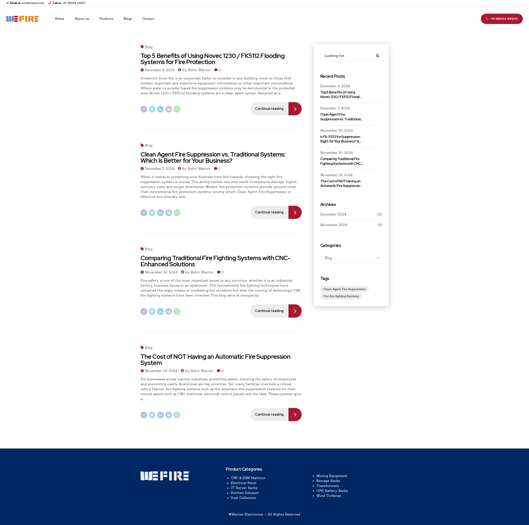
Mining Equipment (331, 476)
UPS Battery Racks (332, 491)
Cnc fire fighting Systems (341, 296)
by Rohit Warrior (196, 70)
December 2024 (333, 214)
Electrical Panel (243, 483)
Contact (148, 19)
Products (106, 19)
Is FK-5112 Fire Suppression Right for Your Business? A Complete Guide (340, 141)
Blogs (128, 19)
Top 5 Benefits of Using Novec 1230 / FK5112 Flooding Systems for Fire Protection (213, 58)
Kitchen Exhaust (245, 493)
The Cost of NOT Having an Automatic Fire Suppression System (215, 359)
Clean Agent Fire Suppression (344, 289)
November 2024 (333, 225)
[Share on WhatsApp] (177, 109)
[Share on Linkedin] (160, 109)
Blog (149, 47)
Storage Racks (328, 481)
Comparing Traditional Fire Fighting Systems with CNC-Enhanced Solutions (215, 261)
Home (59, 19)
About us (82, 19)
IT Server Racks (244, 488)
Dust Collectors (243, 498)
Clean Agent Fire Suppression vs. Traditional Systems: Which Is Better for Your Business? (213, 157)
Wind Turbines (328, 496)
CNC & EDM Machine (248, 478)
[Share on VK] (168, 109)
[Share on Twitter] (152, 109)
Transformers (327, 486)
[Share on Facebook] (144, 109)
